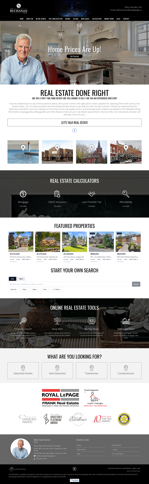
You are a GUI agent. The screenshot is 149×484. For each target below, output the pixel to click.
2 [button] (74, 84)
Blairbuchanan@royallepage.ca (45, 456)
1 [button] (72, 84)
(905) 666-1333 (41, 459)
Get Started (74, 56)
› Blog (78, 454)
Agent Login (136, 468)
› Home (78, 445)
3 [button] (76, 84)
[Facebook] (74, 468)
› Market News (81, 449)
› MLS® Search (116, 445)
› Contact (114, 449)
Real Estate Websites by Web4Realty (119, 468)
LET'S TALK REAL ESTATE (74, 122)
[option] (74, 53)
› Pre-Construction (117, 454)
